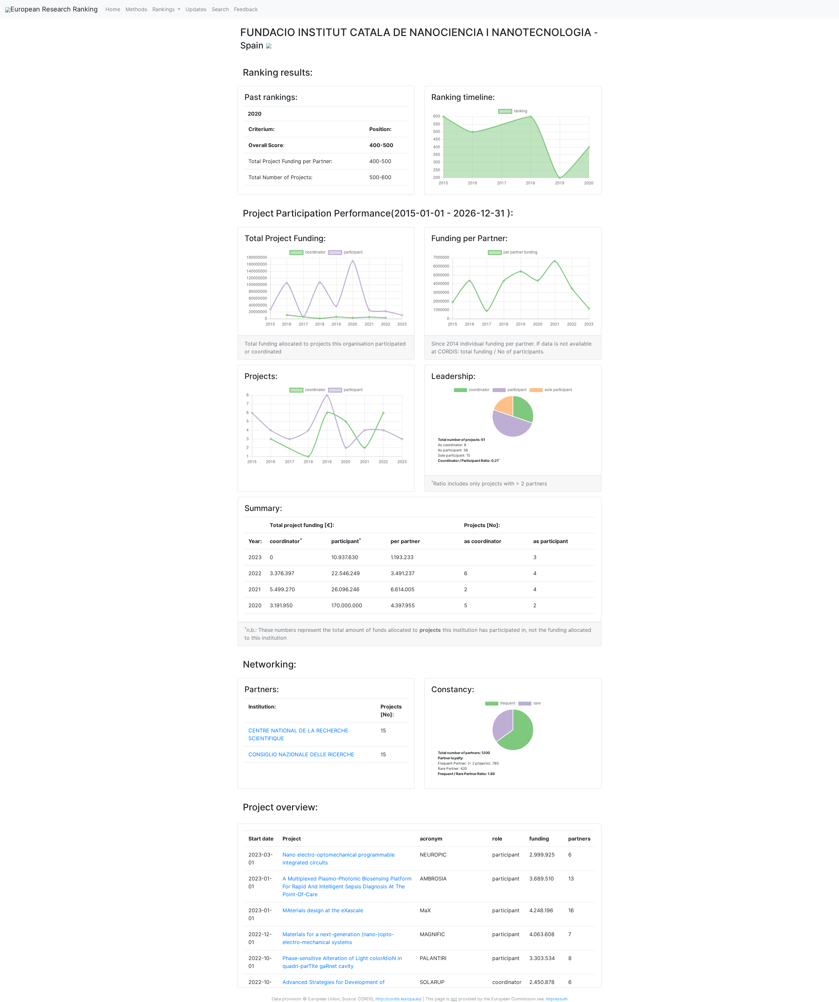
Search (220, 9)
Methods (136, 9)
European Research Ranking (54, 9)
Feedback (246, 9)
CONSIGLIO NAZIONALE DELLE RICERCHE (301, 754)
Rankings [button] (164, 9)
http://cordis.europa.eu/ (398, 998)
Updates (195, 9)
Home (113, 9)
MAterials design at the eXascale (323, 910)
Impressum (556, 998)
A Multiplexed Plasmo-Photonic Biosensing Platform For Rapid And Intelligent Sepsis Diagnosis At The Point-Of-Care (347, 886)
